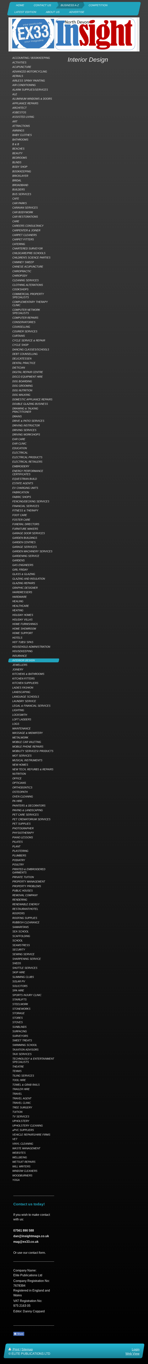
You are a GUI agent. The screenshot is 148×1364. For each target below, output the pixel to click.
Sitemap (27, 1349)
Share (20, 1334)
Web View (132, 1353)
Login (136, 1349)
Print (16, 1349)
